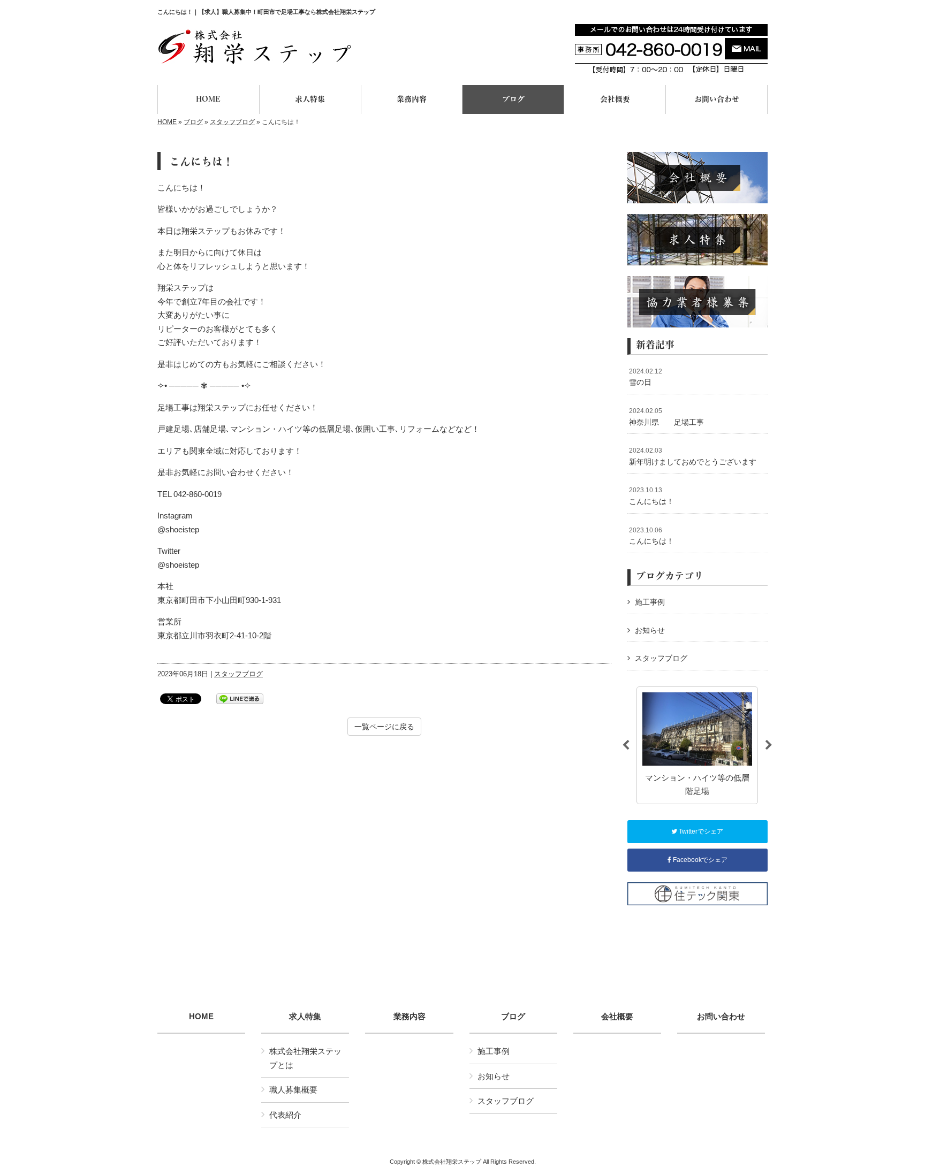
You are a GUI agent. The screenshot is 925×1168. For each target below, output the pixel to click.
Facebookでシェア (699, 860)
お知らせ (650, 630)
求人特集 (305, 1016)
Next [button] (768, 745)
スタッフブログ (232, 122)
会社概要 (617, 1016)
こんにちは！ (651, 496)
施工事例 (650, 602)
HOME (167, 122)
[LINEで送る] (239, 698)
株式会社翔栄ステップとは (305, 1058)
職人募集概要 (293, 1089)
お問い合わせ (721, 1016)
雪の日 (645, 377)
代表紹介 (285, 1114)
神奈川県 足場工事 (666, 416)
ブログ (193, 122)
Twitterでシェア (700, 831)
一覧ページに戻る (384, 726)
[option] (697, 745)
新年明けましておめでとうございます (692, 456)
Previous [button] (625, 745)
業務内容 (409, 1016)
